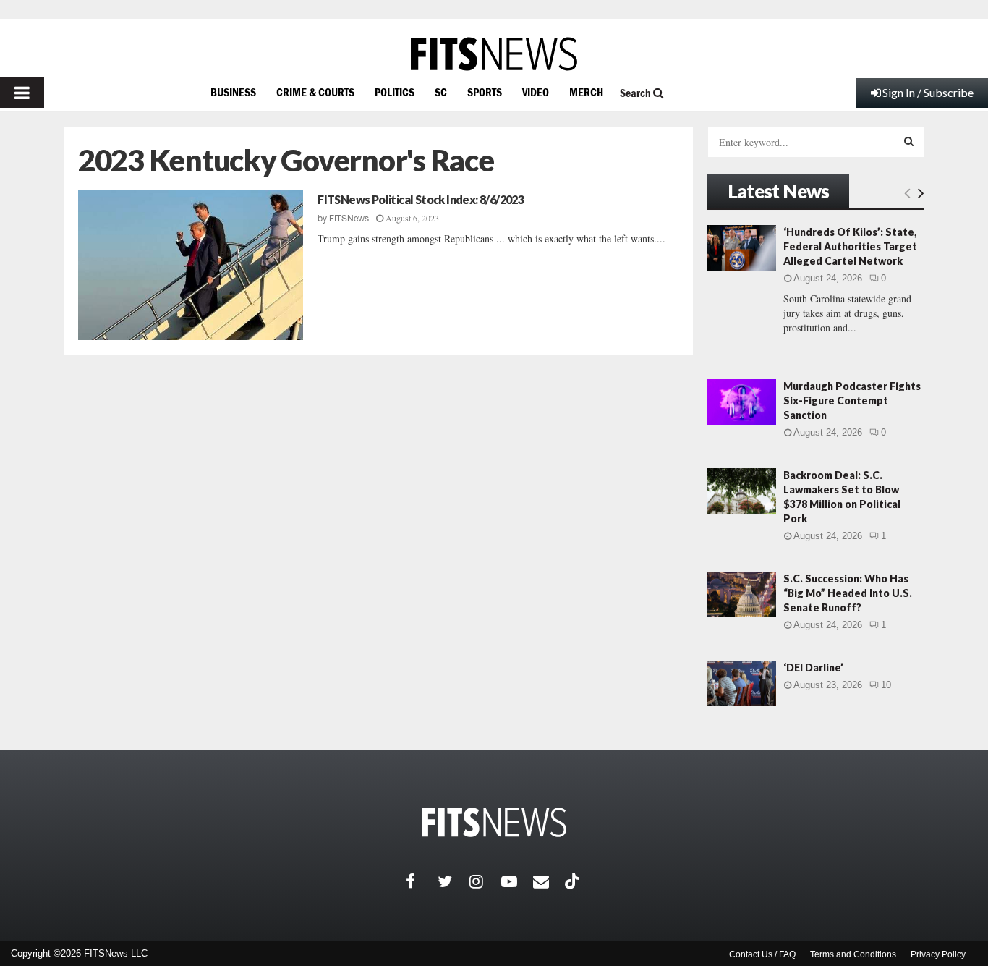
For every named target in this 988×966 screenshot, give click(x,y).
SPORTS (484, 91)
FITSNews (349, 218)
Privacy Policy (938, 954)
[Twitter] (453, 881)
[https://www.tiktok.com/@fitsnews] (573, 881)
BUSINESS (233, 91)
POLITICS (394, 91)
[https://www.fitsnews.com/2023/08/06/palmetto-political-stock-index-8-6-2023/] (190, 265)
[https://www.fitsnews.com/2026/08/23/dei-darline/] (741, 683)
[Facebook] (422, 881)
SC (441, 91)
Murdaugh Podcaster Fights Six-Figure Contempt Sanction (852, 400)
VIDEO (535, 91)
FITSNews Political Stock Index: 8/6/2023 (421, 199)
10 (886, 684)
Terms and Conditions (853, 954)
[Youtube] (517, 881)
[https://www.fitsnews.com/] (494, 54)
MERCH (586, 91)
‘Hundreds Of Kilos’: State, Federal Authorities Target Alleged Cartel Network (850, 246)
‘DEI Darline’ (813, 667)
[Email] (549, 881)
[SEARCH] (908, 141)
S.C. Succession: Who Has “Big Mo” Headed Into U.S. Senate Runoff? (847, 593)
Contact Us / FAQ (762, 954)
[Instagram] (485, 881)
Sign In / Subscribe (928, 92)
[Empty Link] (907, 192)
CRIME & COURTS (315, 91)
